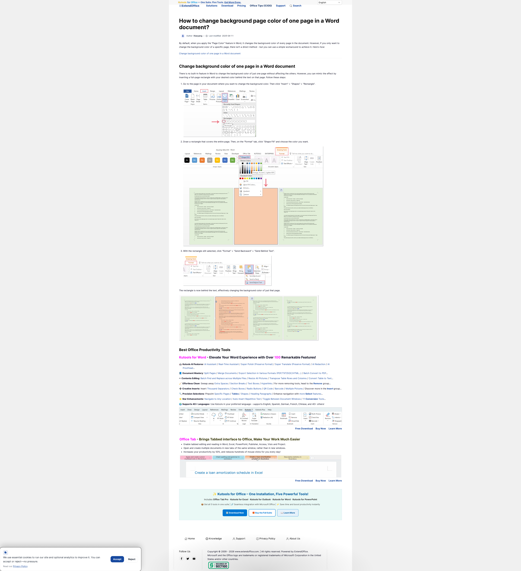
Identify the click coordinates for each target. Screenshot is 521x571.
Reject (131, 559)
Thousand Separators (218, 388)
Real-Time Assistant (229, 364)
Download (227, 5)
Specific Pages (222, 393)
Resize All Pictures (257, 378)
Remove (317, 383)
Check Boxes (238, 388)
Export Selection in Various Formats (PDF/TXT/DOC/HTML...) (270, 373)
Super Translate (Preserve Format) (292, 364)
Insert (330, 388)
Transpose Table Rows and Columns (288, 378)
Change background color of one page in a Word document (210, 53)
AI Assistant (210, 364)
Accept (117, 559)
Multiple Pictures (294, 388)
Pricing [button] (241, 5)
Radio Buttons (254, 388)
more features (310, 393)
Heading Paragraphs (261, 393)
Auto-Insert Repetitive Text (247, 399)
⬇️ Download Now (235, 512)
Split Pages (210, 373)
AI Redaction (318, 364)
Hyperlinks (266, 383)
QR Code (268, 388)
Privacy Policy (267, 538)
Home (191, 538)
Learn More (335, 428)
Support (280, 5)
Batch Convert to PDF (315, 373)
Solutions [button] (211, 5)
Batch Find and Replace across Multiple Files (223, 378)
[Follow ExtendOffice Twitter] (187, 558)
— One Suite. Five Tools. (209, 2)
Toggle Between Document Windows (282, 399)
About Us (295, 538)
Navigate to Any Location (217, 399)
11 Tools (313, 399)
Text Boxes (253, 383)
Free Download (304, 428)
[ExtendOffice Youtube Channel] (194, 558)
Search (297, 5)
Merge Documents (227, 373)
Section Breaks (238, 383)
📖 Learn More (288, 512)
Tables (235, 393)
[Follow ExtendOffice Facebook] (181, 558)
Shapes (244, 393)
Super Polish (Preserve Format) (257, 364)
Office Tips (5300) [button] (261, 5)
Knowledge (215, 538)
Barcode (279, 388)
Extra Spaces (221, 383)
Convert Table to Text (320, 378)
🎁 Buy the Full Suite (262, 512)
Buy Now (321, 428)
